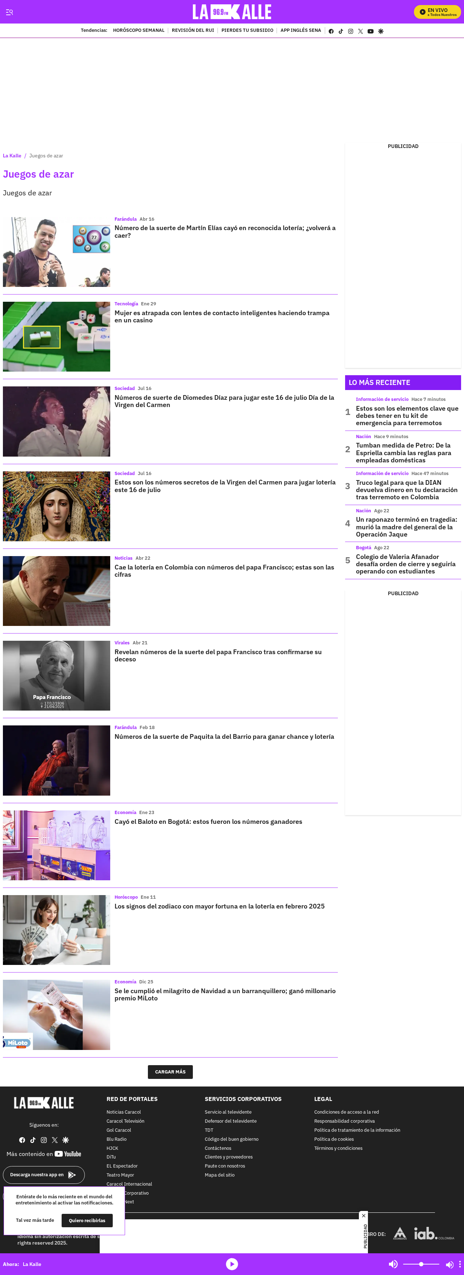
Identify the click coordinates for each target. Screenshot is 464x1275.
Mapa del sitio (220, 1175)
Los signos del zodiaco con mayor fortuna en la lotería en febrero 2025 (220, 906)
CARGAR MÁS (170, 1072)
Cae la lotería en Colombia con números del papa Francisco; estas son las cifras (224, 571)
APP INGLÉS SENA (301, 31)
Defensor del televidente (231, 1121)
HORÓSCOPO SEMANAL (139, 31)
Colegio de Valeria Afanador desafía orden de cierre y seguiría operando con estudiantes (406, 564)
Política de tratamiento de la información (357, 1130)
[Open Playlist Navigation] (460, 1264)
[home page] (232, 11)
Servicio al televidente (228, 1112)
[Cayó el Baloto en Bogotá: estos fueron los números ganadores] (56, 845)
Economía (125, 812)
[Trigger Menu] (9, 12)
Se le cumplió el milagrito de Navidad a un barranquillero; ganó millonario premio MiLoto (225, 994)
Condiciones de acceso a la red (346, 1112)
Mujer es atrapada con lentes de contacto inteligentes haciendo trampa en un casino (222, 316)
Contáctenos (218, 1148)
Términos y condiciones (338, 1148)
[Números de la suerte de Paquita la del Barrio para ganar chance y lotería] (56, 760)
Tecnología (126, 304)
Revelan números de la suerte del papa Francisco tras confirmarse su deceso (218, 655)
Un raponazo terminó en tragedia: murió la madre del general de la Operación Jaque (406, 526)
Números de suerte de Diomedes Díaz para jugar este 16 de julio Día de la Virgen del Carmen (224, 401)
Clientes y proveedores (229, 1157)
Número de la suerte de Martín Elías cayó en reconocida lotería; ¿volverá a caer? (225, 231)
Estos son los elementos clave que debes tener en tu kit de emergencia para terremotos (407, 415)
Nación (363, 436)
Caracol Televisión (125, 1121)
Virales (122, 643)
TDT (209, 1130)
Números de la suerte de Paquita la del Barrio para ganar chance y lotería (224, 736)
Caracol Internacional (129, 1184)
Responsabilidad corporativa (344, 1121)
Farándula (126, 219)
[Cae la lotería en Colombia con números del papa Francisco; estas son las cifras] (56, 591)
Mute (393, 1264)
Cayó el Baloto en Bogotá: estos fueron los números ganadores (208, 821)
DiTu (111, 1157)
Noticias (124, 558)
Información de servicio (382, 399)
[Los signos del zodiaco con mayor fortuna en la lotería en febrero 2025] (56, 930)
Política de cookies (334, 1139)
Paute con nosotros (225, 1166)
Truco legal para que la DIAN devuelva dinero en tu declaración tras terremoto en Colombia (407, 489)
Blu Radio (117, 1139)
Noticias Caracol (124, 1112)
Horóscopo (126, 897)
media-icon (232, 1264)
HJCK (112, 1148)
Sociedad (125, 388)
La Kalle (12, 155)
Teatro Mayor (120, 1175)
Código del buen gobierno (231, 1139)
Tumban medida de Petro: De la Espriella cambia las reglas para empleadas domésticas (403, 452)
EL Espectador (122, 1166)
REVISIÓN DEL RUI (193, 31)
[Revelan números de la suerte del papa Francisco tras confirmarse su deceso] (56, 676)
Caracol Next (120, 1202)
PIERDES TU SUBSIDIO (247, 31)
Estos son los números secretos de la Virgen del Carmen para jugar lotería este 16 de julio (225, 486)
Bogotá (363, 548)
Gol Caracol (119, 1130)
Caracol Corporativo (128, 1193)
